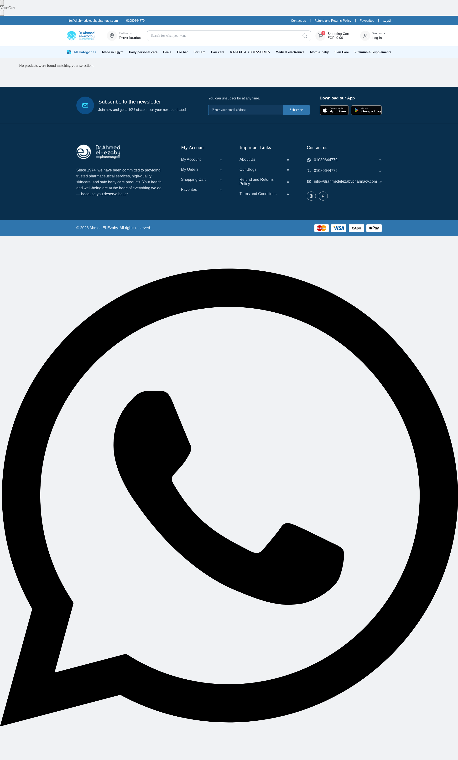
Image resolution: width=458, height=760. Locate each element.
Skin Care (341, 52)
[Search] (305, 36)
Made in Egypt (112, 52)
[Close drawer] (2, 13)
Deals (167, 52)
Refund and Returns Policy (332, 20)
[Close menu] (2, 3)
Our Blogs (247, 169)
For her (182, 52)
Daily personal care (143, 52)
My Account (191, 159)
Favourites (367, 20)
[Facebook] (323, 196)
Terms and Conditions (257, 194)
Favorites (189, 189)
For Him (199, 52)
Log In (377, 38)
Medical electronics (290, 52)
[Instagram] (311, 196)
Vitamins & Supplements (372, 52)
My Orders (189, 169)
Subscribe (296, 110)
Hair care (217, 52)
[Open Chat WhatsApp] (229, 758)
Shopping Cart (193, 179)
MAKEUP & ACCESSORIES (250, 52)
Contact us (298, 20)
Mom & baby (319, 52)
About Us (247, 159)
